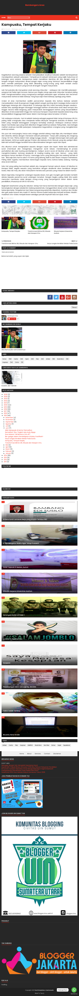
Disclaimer (57, 754)
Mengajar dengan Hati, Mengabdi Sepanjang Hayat (20, 772)
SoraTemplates (40, 990)
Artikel (48, 359)
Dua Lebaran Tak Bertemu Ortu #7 (17, 434)
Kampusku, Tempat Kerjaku (11, 231)
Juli (7, 426)
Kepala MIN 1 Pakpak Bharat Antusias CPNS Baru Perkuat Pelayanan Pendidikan (29, 765)
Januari (8, 453)
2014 (5, 455)
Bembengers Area (34, 5)
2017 (5, 411)
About (29, 754)
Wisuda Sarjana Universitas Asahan (63, 232)
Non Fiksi (46, 745)
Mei (7, 445)
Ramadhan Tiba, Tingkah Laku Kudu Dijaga (20, 432)
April (7, 447)
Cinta (17, 362)
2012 (5, 460)
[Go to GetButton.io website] (74, 994)
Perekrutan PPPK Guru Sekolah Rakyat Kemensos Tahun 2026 (23, 770)
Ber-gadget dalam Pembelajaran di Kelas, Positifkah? (24, 436)
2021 (5, 403)
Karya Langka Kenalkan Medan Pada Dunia (20, 439)
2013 (5, 458)
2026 (6, 394)
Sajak (59, 745)
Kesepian (6, 663)
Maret (8, 449)
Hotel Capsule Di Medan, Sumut (15, 567)
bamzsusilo (50, 990)
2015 (5, 415)
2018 (5, 409)
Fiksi (37, 359)
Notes (4, 359)
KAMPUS (11, 198)
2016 (5, 413)
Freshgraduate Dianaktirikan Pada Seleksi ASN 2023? (20, 769)
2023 (6, 399)
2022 (6, 401)
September (10, 422)
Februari (9, 451)
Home (4, 17)
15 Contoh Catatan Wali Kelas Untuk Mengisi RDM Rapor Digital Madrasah (27, 767)
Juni (7, 428)
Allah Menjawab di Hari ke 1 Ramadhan (18, 430)
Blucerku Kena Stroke (11, 735)
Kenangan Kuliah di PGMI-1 (13, 615)
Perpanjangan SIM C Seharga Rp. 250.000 (19, 687)
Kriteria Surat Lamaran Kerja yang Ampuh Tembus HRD (25, 519)
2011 (5, 462)
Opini (27, 359)
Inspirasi (5, 362)
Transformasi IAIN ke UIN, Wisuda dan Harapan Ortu (39, 232)
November (9, 420)
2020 (6, 405)
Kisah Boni (60, 359)
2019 (5, 407)
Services (38, 754)
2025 (6, 396)
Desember (9, 418)
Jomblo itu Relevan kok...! (13, 639)
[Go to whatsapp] (74, 989)
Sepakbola (66, 745)
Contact (47, 754)
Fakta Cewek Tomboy (11, 711)
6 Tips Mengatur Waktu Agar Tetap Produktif (21, 543)
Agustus (9, 424)
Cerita (5, 198)
